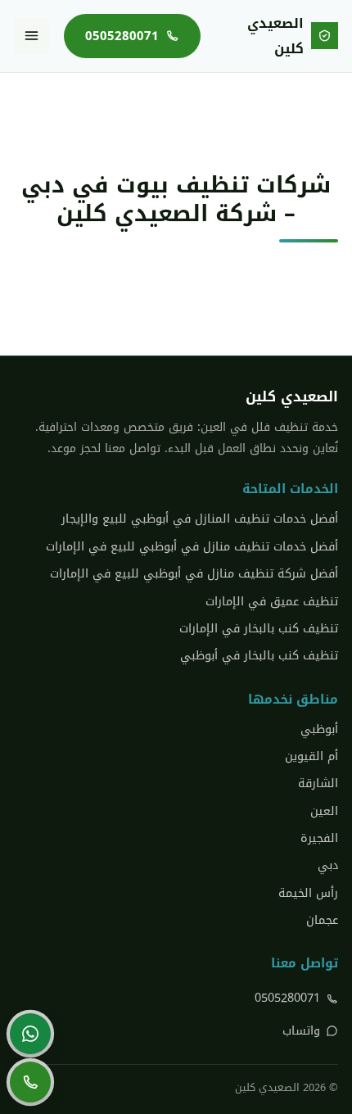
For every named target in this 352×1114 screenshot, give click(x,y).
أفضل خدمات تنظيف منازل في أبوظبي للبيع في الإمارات (192, 547)
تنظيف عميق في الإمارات (271, 602)
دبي (328, 865)
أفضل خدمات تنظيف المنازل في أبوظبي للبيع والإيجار (199, 519)
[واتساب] (30, 1033)
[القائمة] (31, 36)
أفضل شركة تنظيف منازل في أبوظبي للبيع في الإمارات (194, 574)
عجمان (322, 920)
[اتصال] (30, 1082)
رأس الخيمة (308, 893)
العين (324, 811)
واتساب (301, 1031)
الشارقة (318, 783)
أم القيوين (311, 756)
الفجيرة (319, 838)
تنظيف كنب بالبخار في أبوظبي (259, 656)
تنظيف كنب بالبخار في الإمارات (258, 629)
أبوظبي (319, 729)
